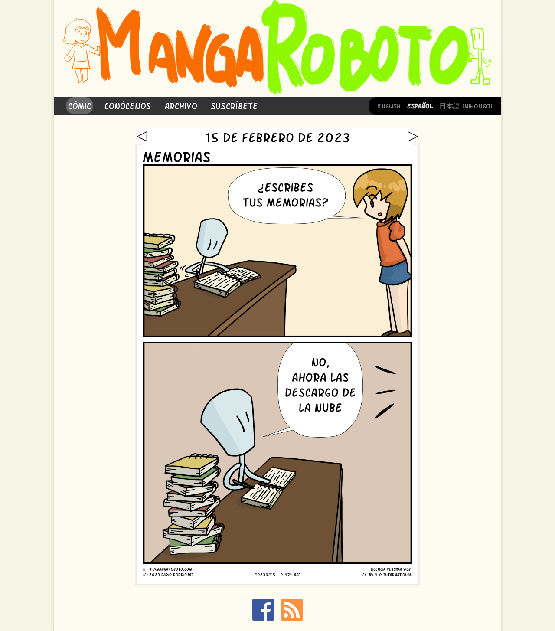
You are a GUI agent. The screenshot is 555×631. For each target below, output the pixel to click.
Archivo (181, 105)
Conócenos (127, 105)
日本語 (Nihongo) (466, 105)
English (389, 105)
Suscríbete (234, 105)
